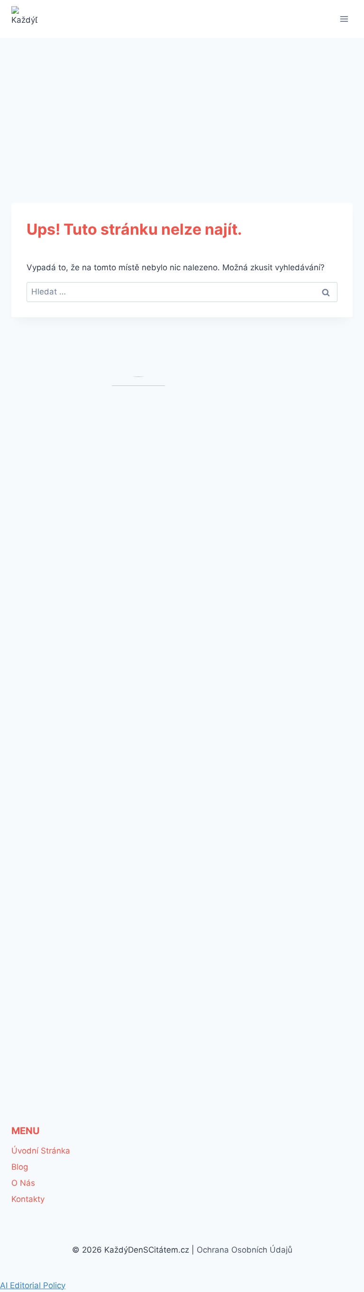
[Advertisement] (182, 109)
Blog (19, 1167)
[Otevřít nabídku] (344, 18)
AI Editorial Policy (32, 1285)
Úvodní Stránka (40, 1150)
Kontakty (28, 1199)
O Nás (23, 1183)
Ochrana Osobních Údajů (244, 1250)
